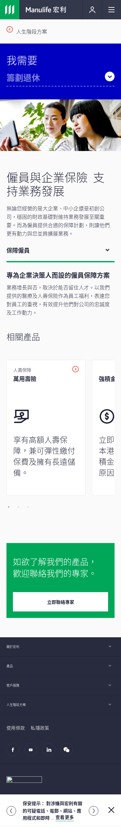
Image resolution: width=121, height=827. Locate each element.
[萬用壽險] (46, 428)
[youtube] (32, 753)
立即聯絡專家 (60, 602)
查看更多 (64, 817)
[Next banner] (93, 811)
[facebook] (14, 753)
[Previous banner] (11, 811)
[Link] (9, 9)
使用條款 (15, 727)
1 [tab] (8, 506)
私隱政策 (40, 727)
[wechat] (68, 753)
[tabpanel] (60, 385)
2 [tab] (18, 506)
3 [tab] (27, 506)
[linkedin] (50, 753)
